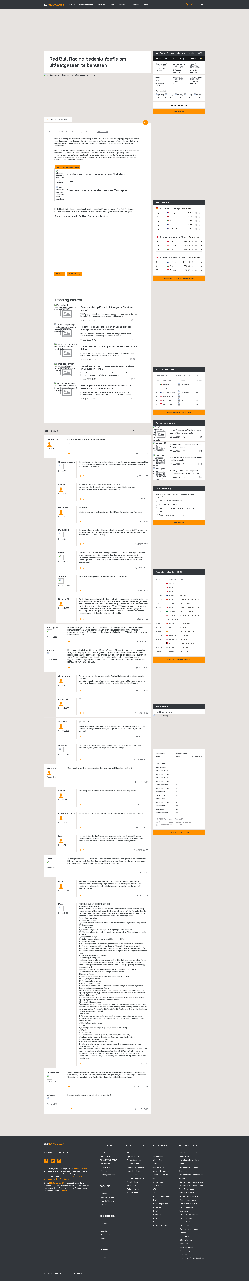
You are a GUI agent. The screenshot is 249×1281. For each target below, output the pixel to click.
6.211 (66, 562)
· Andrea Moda (158, 1167)
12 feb (158, 245)
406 (54, 448)
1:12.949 (159, 70)
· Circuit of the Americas (189, 1214)
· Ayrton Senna (132, 1156)
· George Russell (133, 1164)
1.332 (55, 636)
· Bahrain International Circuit (191, 1182)
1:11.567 (158, 85)
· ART (154, 1178)
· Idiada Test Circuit (187, 1254)
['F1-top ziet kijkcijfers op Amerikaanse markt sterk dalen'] (66, 346)
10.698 (67, 585)
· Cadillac (156, 1218)
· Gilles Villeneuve (186, 1240)
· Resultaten (105, 1234)
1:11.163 (176, 84)
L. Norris (193, 70)
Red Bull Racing (61, 138)
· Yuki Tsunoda (132, 1193)
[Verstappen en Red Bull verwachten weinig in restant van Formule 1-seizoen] (66, 386)
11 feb (158, 241)
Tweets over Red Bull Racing (170, 825)
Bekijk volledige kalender (179, 660)
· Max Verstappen (107, 1197)
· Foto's (103, 1204)
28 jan (158, 221)
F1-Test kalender (65, 1191)
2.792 (66, 685)
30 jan (158, 229)
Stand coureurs (164, 376)
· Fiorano (182, 1233)
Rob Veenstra (102, 132)
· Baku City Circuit (186, 1193)
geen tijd (177, 72)
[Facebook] (46, 1161)
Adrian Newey (85, 138)
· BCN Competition (160, 1203)
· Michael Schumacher (135, 1178)
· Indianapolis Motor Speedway (191, 1258)
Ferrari (183, 396)
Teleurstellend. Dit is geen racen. (172, 515)
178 (65, 494)
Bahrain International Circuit (173, 237)
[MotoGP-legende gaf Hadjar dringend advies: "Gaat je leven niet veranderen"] (66, 328)
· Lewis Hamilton (133, 1171)
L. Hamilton (174, 229)
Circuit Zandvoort (185, 651)
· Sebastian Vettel (133, 1189)
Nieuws (72, 4)
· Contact (104, 1153)
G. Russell (177, 70)
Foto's (145, 4)
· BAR (154, 1200)
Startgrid (194, 65)
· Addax (155, 1153)
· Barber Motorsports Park (189, 1196)
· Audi (154, 1193)
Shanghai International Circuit (190, 599)
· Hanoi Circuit (184, 1243)
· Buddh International (187, 1200)
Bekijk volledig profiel (179, 833)
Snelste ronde (196, 77)
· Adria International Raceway (191, 1153)
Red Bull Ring (184, 635)
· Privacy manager (107, 1174)
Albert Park (183, 595)
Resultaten (123, 4)
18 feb (158, 262)
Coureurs (101, 4)
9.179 (66, 539)
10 (201, 464)
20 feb (158, 270)
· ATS (154, 1189)
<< (58, 120)
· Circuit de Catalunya (188, 1203)
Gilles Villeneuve (185, 623)
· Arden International (161, 1171)
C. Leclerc (194, 82)
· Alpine (155, 1164)
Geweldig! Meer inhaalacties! (170, 501)
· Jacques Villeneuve (135, 1167)
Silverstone (183, 639)
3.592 (66, 731)
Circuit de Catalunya (170, 208)
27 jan (158, 217)
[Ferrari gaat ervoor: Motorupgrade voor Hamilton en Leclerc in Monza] (66, 367)
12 (65, 471)
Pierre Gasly (160, 795)
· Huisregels (105, 1167)
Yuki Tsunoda (161, 805)
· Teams (103, 1227)
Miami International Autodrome (190, 615)
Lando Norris (168, 400)
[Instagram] (59, 1161)
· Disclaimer (105, 1171)
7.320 (55, 1081)
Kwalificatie (177, 77)
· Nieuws (103, 1193)
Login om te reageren (142, 431)
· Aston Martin (158, 1182)
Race (192, 64)
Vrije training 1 (161, 64)
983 (54, 868)
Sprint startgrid (179, 64)
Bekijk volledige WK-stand (179, 413)
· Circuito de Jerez (186, 1225)
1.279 (66, 845)
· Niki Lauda (131, 1185)
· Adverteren (105, 1164)
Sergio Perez (160, 798)
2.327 (66, 822)
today (54, 5)
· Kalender (104, 1238)
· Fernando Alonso (133, 1160)
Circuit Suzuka (185, 603)
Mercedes (185, 384)
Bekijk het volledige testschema (179, 278)
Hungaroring (184, 647)
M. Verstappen (175, 217)
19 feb (158, 266)
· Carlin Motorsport (160, 1225)
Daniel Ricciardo (162, 784)
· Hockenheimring (186, 1247)
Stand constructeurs (186, 376)
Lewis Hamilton (169, 396)
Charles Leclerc (169, 404)
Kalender (135, 4)
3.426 (55, 659)
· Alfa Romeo (157, 1156)
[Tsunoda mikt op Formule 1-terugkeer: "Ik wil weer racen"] (66, 307)
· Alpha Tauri (157, 1160)
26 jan (158, 213)
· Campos (156, 1222)
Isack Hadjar (160, 791)
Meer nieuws (179, 111)
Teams (111, 4)
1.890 (55, 1104)
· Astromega (157, 1185)
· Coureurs (104, 1223)
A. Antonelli (160, 68)
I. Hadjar (173, 213)
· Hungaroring (184, 1251)
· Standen (104, 1231)
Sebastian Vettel (162, 771)
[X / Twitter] (53, 1161)
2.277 (66, 516)
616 (54, 777)
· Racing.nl (104, 1257)
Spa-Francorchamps (187, 643)
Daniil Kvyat (160, 809)
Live (200, 241)
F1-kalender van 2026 (58, 1183)
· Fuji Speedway (185, 1236)
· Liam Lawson (132, 1174)
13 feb (158, 249)
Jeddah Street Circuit (187, 611)
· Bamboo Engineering (161, 1196)
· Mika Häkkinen (132, 1182)
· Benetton (156, 1207)
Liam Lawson (161, 764)
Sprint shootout (159, 78)
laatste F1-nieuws (80, 1169)
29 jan (158, 225)
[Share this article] (145, 122)
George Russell (169, 392)
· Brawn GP (156, 1214)
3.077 (66, 890)
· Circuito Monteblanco (188, 1229)
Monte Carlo (184, 627)
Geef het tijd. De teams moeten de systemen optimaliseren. (175, 509)
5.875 (66, 608)
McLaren (184, 400)
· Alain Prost (131, 1153)
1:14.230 (193, 84)
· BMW (155, 1211)
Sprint (175, 64)
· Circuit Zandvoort (186, 1222)
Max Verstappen (86, 4)
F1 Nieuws (60, 274)
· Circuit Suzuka (185, 1218)
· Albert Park (184, 1156)
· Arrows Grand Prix (160, 1174)
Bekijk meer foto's (179, 105)
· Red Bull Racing (107, 1201)
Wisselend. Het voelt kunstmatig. (172, 504)
